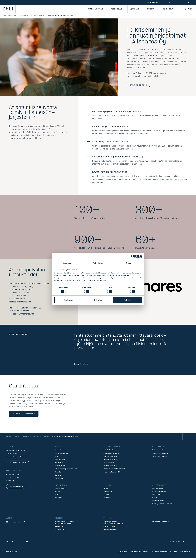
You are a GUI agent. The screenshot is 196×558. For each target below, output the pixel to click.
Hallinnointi (155, 497)
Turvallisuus (59, 478)
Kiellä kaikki (68, 300)
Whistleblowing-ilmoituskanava (66, 469)
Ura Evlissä (107, 497)
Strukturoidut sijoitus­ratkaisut (114, 469)
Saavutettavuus (184, 552)
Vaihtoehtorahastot (110, 466)
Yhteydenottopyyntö (17, 463)
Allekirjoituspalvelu (61, 453)
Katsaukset (59, 497)
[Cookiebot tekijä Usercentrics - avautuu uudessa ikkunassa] (133, 256)
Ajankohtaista (135, 9)
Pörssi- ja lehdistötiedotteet (162, 504)
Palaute (58, 456)
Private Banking (109, 450)
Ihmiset (106, 494)
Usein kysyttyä (60, 466)
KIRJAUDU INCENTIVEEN (138, 85)
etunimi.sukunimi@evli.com (15, 457)
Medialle (58, 472)
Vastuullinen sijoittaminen (160, 453)
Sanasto (58, 475)
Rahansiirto (59, 462)
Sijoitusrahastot (109, 462)
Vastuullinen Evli (157, 450)
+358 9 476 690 (11, 454)
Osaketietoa (156, 494)
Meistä (106, 488)
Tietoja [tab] (128, 263)
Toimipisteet (108, 491)
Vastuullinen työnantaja (160, 456)
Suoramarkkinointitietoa (159, 552)
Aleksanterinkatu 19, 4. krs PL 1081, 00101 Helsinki (64, 522)
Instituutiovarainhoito (111, 453)
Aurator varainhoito (110, 459)
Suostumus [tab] (67, 263)
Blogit (57, 494)
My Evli (190, 9)
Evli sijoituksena (157, 488)
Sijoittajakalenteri (158, 501)
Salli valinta (98, 300)
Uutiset (57, 491)
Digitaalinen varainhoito (112, 456)
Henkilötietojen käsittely (138, 552)
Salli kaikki (127, 300)
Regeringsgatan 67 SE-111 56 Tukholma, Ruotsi (113, 522)
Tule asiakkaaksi (153, 2)
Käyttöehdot (122, 552)
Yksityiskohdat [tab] (98, 263)
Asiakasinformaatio (62, 450)
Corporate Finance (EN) (112, 472)
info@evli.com (11, 480)
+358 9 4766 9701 (12, 477)
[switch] (86, 291)
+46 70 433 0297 (109, 526)
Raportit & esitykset (159, 491)
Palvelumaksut (60, 459)
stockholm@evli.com (110, 530)
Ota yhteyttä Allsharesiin (24, 413)
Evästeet (173, 552)
